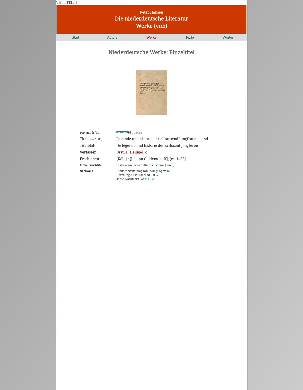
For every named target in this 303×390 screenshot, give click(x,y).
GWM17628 (147, 179)
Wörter (228, 37)
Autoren (113, 37)
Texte (189, 37)
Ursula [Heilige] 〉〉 (131, 152)
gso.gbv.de (162, 171)
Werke (151, 37)
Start (75, 37)
